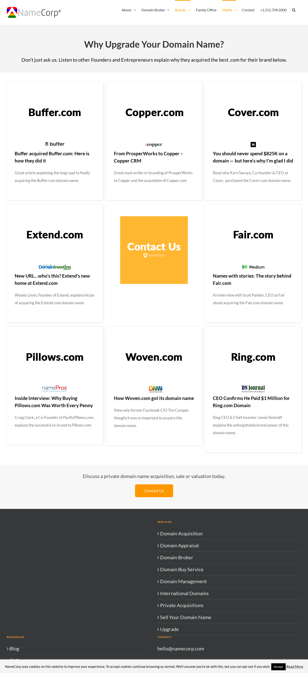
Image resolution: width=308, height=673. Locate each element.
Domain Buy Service (182, 569)
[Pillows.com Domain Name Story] (55, 329)
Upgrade (169, 629)
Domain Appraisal (179, 545)
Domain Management (183, 581)
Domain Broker (176, 557)
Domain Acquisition (181, 533)
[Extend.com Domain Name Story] (55, 207)
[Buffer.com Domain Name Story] (55, 84)
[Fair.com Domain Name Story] (253, 207)
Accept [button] (278, 666)
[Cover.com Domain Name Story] (253, 84)
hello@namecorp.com (180, 648)
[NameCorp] (154, 219)
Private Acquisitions (182, 605)
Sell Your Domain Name (185, 617)
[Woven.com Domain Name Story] (154, 329)
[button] (294, 9)
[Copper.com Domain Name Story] (154, 84)
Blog (14, 648)
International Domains (184, 593)
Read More (294, 666)
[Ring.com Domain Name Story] (253, 329)
